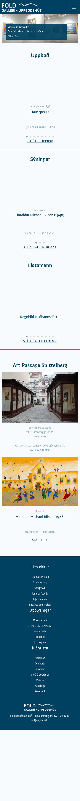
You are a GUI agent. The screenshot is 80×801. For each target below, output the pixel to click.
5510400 (64, 716)
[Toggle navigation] (74, 7)
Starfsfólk (40, 588)
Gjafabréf (40, 663)
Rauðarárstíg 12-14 (45, 716)
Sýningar (40, 159)
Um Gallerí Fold (40, 577)
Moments (39, 210)
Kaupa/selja (40, 631)
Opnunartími (40, 620)
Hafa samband (40, 599)
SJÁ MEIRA (13, 36)
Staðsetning (40, 582)
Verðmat (40, 658)
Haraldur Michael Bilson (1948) (39, 215)
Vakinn (40, 680)
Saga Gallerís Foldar (40, 604)
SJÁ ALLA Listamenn (40, 341)
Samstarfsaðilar (40, 593)
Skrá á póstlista (40, 674)
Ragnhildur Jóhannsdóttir (40, 316)
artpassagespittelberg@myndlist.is (45, 445)
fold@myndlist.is (40, 720)
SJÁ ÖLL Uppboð (40, 141)
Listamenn (40, 265)
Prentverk (40, 691)
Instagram (40, 642)
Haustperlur (39, 112)
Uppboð (40, 55)
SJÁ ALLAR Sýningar (40, 247)
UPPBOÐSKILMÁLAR (40, 626)
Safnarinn (40, 669)
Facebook (40, 636)
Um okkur (40, 566)
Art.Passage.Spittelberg (40, 365)
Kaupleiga (40, 685)
